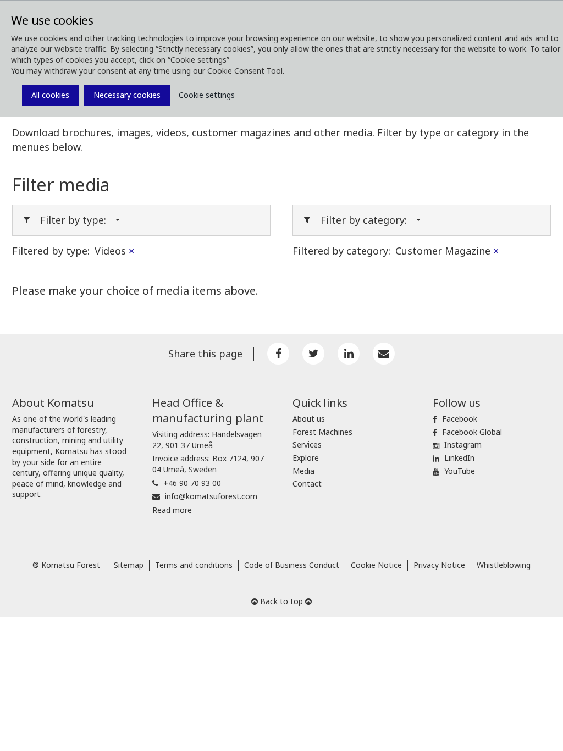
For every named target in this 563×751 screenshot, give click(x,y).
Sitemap (128, 565)
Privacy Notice (439, 565)
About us (308, 418)
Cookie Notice (376, 565)
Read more (172, 510)
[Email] (384, 354)
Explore (305, 457)
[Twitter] (313, 354)
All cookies (50, 95)
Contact (307, 483)
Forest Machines (322, 432)
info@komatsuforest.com (211, 496)
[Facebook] (278, 354)
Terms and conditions (194, 565)
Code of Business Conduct (291, 565)
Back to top (281, 601)
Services (307, 444)
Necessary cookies (127, 95)
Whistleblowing (504, 565)
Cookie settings (207, 95)
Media (303, 471)
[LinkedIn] (349, 354)
